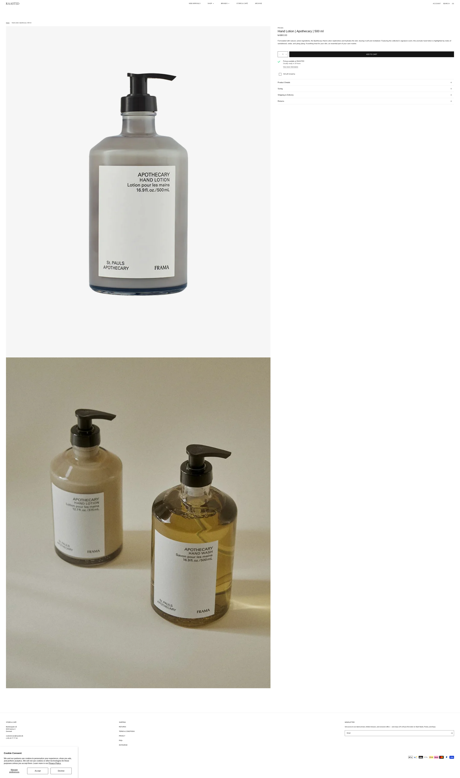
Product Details (284, 82)
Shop (210, 3)
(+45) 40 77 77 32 (12, 738)
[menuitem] (194, 3)
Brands (224, 3)
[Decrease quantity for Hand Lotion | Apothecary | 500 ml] (279, 54)
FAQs (120, 740)
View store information (290, 67)
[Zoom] (265, 31)
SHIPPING (122, 722)
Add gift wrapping (289, 74)
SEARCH (446, 3)
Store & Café (242, 3)
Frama (280, 28)
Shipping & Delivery (286, 95)
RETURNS (122, 727)
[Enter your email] (451, 733)
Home (7, 22)
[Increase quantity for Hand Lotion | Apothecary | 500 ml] (286, 54)
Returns (281, 101)
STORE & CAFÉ (11, 722)
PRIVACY (122, 736)
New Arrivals (194, 3)
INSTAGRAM (123, 745)
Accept (38, 771)
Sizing (280, 89)
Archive (258, 3)
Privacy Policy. (55, 763)
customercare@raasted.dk (14, 736)
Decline (61, 771)
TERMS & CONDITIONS (127, 731)
